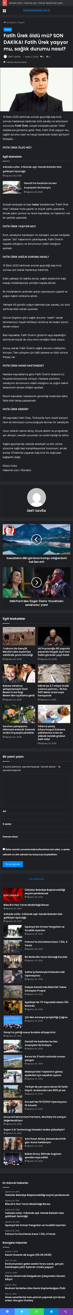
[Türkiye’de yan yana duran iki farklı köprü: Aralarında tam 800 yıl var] (13, 1091)
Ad (5, 811)
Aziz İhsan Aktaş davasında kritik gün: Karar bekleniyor (45, 1140)
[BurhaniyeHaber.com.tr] (36, 10)
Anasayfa (11, 22)
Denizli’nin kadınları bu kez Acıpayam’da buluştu (41, 1043)
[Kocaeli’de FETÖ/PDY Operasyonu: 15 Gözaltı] (13, 1106)
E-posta (8, 824)
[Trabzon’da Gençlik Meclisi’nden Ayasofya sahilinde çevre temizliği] (19, 636)
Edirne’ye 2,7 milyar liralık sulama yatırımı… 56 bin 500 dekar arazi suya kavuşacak (53, 690)
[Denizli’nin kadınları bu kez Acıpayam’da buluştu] (12, 187)
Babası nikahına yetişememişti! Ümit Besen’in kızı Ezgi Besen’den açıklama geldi (19, 690)
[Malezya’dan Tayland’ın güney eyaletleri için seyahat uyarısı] (13, 1076)
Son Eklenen (36, 879)
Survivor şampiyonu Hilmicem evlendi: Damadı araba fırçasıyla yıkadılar (19, 729)
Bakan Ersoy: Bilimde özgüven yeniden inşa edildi (43, 1155)
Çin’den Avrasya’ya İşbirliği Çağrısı (46, 1017)
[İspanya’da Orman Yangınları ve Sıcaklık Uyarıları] (13, 931)
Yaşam (21, 22)
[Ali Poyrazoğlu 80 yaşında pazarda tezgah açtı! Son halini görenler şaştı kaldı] (54, 636)
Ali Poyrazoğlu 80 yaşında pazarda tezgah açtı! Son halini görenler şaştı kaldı (54, 652)
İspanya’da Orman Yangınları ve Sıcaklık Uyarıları (45, 928)
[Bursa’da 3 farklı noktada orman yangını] (13, 1061)
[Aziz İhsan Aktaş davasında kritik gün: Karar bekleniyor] (13, 1143)
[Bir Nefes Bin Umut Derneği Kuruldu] (13, 961)
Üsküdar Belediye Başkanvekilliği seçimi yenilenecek (45, 891)
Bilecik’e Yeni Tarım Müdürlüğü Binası (26, 905)
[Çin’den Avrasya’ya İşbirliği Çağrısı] (13, 1022)
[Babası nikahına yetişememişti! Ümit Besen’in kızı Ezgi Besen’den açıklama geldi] (19, 673)
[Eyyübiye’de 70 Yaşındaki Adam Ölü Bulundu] (13, 1006)
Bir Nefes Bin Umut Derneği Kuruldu (46, 957)
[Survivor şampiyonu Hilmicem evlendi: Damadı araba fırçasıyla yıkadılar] (19, 714)
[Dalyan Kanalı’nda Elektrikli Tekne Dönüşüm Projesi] (13, 991)
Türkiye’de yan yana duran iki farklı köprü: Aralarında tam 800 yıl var (46, 1088)
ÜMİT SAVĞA (14, 56)
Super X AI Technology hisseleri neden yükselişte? (34, 1129)
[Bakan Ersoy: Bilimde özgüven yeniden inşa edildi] (13, 1158)
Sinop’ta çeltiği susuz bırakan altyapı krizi (30, 1032)
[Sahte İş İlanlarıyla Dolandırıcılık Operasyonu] (13, 976)
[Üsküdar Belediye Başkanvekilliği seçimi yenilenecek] (13, 894)
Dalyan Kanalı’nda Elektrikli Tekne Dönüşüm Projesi (45, 988)
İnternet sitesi (10, 836)
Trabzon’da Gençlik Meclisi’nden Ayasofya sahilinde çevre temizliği (18, 652)
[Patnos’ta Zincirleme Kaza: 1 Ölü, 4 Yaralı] (13, 946)
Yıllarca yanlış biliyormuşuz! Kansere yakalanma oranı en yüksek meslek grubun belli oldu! (51, 733)
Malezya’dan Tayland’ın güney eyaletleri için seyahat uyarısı (44, 1073)
